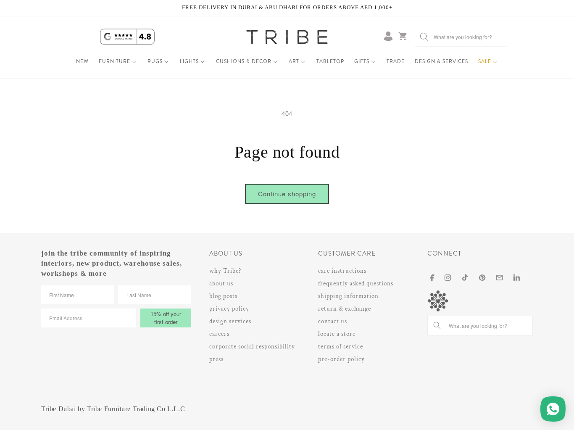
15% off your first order (165, 318)
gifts (361, 61)
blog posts (223, 296)
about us (221, 284)
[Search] (424, 36)
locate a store (336, 334)
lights (189, 61)
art (294, 61)
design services (230, 321)
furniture (114, 61)
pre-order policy (341, 359)
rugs (155, 61)
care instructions (342, 271)
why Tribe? (225, 271)
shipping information (348, 296)
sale (484, 61)
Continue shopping (287, 193)
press (216, 359)
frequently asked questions (355, 284)
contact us (332, 321)
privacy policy (229, 309)
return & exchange (344, 309)
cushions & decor (243, 61)
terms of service (340, 347)
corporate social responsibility (252, 347)
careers (219, 334)
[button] (118, 61)
